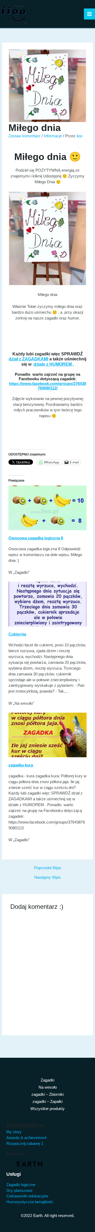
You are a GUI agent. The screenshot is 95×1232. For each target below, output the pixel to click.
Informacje (53, 136)
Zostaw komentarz (24, 136)
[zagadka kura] (47, 734)
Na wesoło (48, 1087)
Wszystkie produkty (47, 1109)
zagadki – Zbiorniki (47, 1094)
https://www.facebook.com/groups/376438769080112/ (47, 386)
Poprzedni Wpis (47, 868)
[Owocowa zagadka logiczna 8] (47, 508)
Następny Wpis (47, 878)
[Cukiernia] (47, 604)
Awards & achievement (26, 1138)
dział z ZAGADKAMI (28, 358)
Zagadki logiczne (20, 1185)
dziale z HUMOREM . (54, 364)
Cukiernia (17, 634)
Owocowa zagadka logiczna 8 (35, 538)
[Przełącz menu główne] (89, 14)
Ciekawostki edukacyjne (27, 1196)
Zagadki (47, 1080)
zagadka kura (20, 765)
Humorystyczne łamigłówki (29, 1202)
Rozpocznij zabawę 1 (24, 1143)
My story (14, 1132)
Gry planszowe (19, 1190)
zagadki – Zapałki (47, 1101)
